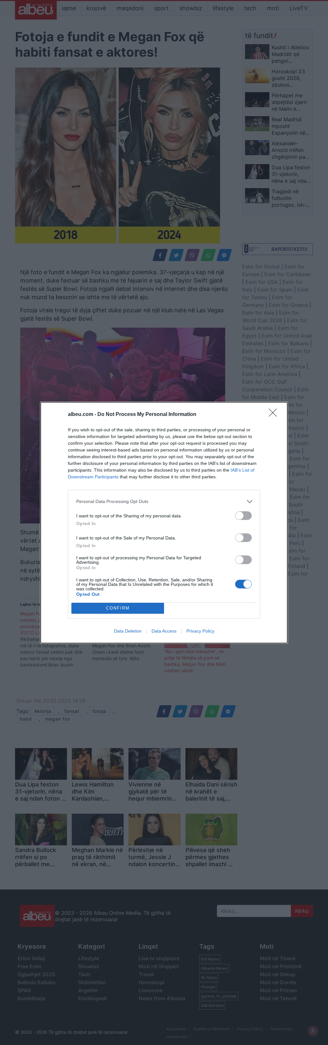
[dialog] (164, 522)
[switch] (243, 515)
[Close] (275, 415)
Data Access (164, 631)
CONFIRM (118, 608)
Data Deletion (128, 631)
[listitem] (164, 501)
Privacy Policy (200, 631)
